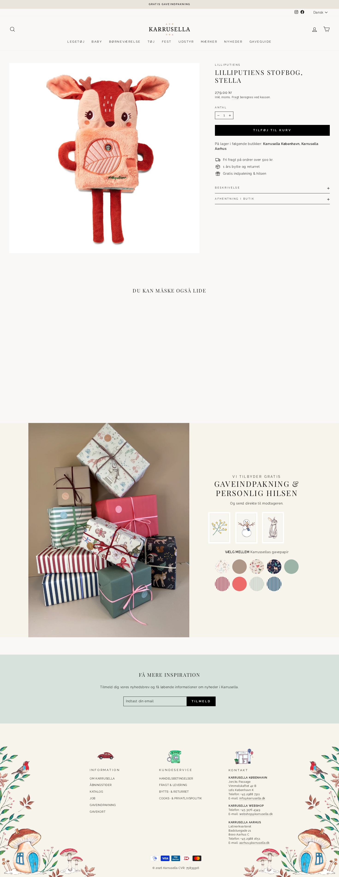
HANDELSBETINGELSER (176, 778)
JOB (92, 798)
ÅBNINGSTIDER (101, 785)
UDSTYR (186, 41)
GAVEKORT (98, 811)
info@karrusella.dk (252, 798)
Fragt (235, 97)
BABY (97, 41)
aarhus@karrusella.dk (254, 843)
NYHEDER (233, 41)
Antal (221, 107)
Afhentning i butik (234, 198)
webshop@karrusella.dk (256, 814)
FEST (167, 41)
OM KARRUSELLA (102, 778)
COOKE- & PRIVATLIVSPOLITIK (180, 798)
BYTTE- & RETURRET (174, 791)
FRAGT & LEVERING (173, 785)
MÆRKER (209, 41)
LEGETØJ (76, 41)
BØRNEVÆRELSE (125, 41)
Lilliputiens (228, 64)
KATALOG (96, 791)
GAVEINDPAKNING (103, 805)
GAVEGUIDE (261, 41)
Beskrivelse (227, 187)
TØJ (151, 41)
